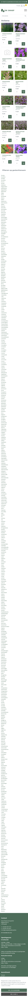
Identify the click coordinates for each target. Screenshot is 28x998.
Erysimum (3, 421)
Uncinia (3, 823)
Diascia (3, 379)
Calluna (3, 882)
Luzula (2, 576)
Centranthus (4, 316)
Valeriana (3, 830)
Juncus (2, 524)
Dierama (3, 384)
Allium (2, 199)
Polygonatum (4, 691)
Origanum (3, 642)
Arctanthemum (4, 236)
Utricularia (3, 827)
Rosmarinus (4, 721)
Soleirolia (3, 768)
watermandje (4, 852)
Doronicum (3, 388)
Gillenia (3, 450)
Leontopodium (4, 544)
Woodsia (3, 856)
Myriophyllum (4, 620)
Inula (2, 513)
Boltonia (3, 280)
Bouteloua (3, 282)
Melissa (3, 595)
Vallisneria (3, 831)
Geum (2, 448)
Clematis (3, 341)
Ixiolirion (3, 521)
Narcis (2, 621)
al (1, 886)
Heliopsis (3, 471)
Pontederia (3, 696)
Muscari (3, 616)
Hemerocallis (4, 474)
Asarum (3, 251)
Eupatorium (4, 424)
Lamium (3, 536)
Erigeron (3, 414)
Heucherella (4, 484)
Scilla (2, 751)
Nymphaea (3, 631)
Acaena (3, 175)
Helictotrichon (4, 469)
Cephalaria (3, 317)
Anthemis (3, 227)
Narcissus (3, 623)
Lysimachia (3, 581)
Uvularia (3, 828)
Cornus (2, 348)
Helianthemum (4, 464)
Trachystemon (4, 809)
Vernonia (3, 838)
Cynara (2, 366)
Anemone (3, 220)
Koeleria (3, 532)
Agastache (3, 191)
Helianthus (3, 466)
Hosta (2, 490)
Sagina (2, 728)
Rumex (2, 725)
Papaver (3, 657)
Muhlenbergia (4, 613)
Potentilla (3, 699)
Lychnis (2, 578)
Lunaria (2, 573)
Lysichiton (3, 579)
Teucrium (3, 797)
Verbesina (3, 836)
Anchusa (3, 215)
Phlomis (3, 671)
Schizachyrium (4, 746)
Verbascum (3, 833)
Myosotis (3, 618)
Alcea (2, 194)
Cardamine (3, 306)
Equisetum (3, 406)
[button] (25, 15)
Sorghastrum (4, 773)
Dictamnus (3, 382)
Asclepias (3, 253)
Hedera (3, 461)
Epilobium (3, 403)
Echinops (3, 396)
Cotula (2, 356)
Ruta (2, 726)
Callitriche (3, 298)
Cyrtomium (3, 369)
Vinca (2, 846)
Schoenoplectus (4, 749)
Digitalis (3, 385)
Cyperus (3, 367)
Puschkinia (3, 885)
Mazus (2, 591)
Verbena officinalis (6, 131)
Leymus (3, 555)
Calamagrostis (4, 293)
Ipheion (3, 515)
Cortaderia (3, 350)
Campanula (3, 303)
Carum (2, 311)
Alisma (2, 198)
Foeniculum (3, 430)
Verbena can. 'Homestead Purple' (20, 59)
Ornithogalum (4, 644)
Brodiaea (3, 285)
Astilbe (2, 259)
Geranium (3, 447)
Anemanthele (4, 219)
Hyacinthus (3, 497)
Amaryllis (3, 207)
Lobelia (3, 569)
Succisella (3, 903)
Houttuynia (3, 493)
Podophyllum (4, 688)
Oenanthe (3, 634)
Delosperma (4, 372)
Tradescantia (4, 810)
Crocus (2, 361)
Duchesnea (3, 393)
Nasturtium (3, 624)
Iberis (2, 508)
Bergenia (3, 275)
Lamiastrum (4, 534)
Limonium (3, 561)
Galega (2, 904)
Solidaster (3, 772)
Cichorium (3, 338)
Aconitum (3, 180)
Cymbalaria (4, 364)
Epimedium (3, 405)
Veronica (3, 841)
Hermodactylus (4, 477)
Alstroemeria (4, 202)
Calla (2, 296)
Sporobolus (3, 780)
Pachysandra (4, 652)
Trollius (3, 819)
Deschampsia (4, 375)
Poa (2, 686)
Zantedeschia (4, 859)
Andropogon (4, 217)
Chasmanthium (4, 327)
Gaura (2, 443)
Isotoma (3, 518)
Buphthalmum (4, 290)
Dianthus (3, 377)
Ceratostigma (4, 322)
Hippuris (3, 487)
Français (18, 5)
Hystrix (3, 506)
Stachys (3, 781)
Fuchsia (3, 435)
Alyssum (3, 206)
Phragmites (3, 675)
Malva (2, 586)
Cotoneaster (4, 354)
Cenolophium (4, 875)
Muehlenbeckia (4, 612)
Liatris (2, 557)
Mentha (3, 599)
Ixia (2, 519)
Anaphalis (3, 214)
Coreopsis (3, 346)
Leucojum (3, 550)
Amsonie (3, 878)
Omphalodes (4, 637)
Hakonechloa (4, 460)
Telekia (2, 794)
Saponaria (3, 738)
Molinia (3, 607)
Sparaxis (3, 775)
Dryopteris (3, 392)
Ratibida (3, 717)
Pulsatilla (3, 710)
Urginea (3, 825)
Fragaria (3, 432)
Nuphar (3, 629)
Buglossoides (4, 288)
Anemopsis (3, 222)
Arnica (2, 865)
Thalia (2, 799)
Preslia (2, 702)
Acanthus (3, 177)
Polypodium (4, 692)
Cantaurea (3, 304)
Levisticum (3, 552)
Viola (2, 848)
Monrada (3, 890)
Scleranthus (3, 752)
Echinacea (3, 395)
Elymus (2, 907)
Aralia (2, 906)
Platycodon (3, 684)
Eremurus (3, 411)
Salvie (2, 870)
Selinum (3, 757)
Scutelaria (3, 864)
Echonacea (3, 400)
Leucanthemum (4, 548)
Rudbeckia (3, 723)
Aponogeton (4, 232)
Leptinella (3, 545)
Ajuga (2, 193)
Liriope (2, 566)
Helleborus (3, 472)
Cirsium (3, 340)
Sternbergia (4, 783)
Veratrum (3, 909)
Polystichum (4, 694)
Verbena (3, 835)
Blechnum (3, 277)
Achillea (3, 178)
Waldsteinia (4, 849)
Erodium (3, 417)
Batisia (2, 867)
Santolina (3, 736)
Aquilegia (3, 233)
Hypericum (3, 503)
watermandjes (4, 854)
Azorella (3, 269)
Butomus (3, 291)
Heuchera (3, 482)
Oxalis (2, 649)
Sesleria (3, 760)
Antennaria (3, 225)
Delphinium (3, 374)
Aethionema (4, 188)
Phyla (2, 883)
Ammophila (3, 209)
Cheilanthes (4, 329)
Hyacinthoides (4, 896)
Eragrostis (3, 408)
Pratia (2, 700)
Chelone (3, 330)
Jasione (3, 523)
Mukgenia (3, 862)
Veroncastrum (4, 840)
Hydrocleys (4, 500)
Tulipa (2, 820)
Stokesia (3, 786)
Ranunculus (3, 713)
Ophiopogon (4, 641)
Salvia (2, 731)
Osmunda (3, 647)
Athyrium (3, 264)
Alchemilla (3, 196)
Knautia (3, 529)
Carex (2, 308)
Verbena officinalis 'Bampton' (20, 132)
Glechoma (3, 453)
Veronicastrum (4, 843)
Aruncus (3, 248)
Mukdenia (3, 615)
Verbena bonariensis (7, 33)
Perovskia (3, 663)
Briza (2, 283)
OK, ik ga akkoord (14, 990)
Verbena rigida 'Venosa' (19, 155)
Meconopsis (4, 592)
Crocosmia (3, 359)
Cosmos (3, 353)
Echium (2, 398)
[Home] (7, 10)
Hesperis (3, 481)
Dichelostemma (4, 895)
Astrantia (3, 262)
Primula (3, 704)
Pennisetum (4, 660)
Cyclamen (3, 363)
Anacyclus (3, 212)
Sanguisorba (4, 734)
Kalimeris (3, 526)
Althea (2, 204)
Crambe (3, 358)
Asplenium (3, 256)
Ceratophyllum (4, 320)
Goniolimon (4, 456)
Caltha (2, 299)
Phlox (2, 673)
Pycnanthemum (4, 712)
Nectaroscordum (5, 626)
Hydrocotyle (4, 502)
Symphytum (4, 791)
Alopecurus (3, 201)
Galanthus (3, 439)
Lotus (2, 869)
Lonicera (3, 571)
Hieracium (3, 485)
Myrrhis (3, 901)
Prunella (3, 705)
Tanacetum (3, 793)
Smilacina (3, 767)
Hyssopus (3, 505)
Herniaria (3, 479)
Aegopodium (4, 186)
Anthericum (4, 228)
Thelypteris (3, 802)
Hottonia (3, 492)
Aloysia (3, 911)
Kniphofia (3, 531)
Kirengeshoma (4, 527)
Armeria (3, 240)
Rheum (2, 718)
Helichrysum (4, 468)
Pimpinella (3, 681)
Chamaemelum (4, 325)
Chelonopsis (4, 332)
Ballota (2, 270)
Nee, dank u (14, 994)
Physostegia (4, 679)
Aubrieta (3, 265)
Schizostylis (4, 747)
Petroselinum (4, 670)
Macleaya (3, 584)
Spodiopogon (4, 778)
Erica (2, 413)
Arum (2, 246)
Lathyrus (3, 537)
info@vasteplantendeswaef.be (9, 930)
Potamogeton (4, 697)
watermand (3, 851)
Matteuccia (4, 589)
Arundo (3, 249)
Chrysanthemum (5, 337)
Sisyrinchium (4, 765)
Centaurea (3, 314)
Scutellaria (3, 754)
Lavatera (3, 542)
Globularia (3, 455)
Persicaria (3, 665)
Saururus (3, 741)
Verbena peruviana (6, 155)
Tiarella (3, 807)
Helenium (3, 463)
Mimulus (3, 603)
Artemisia (3, 244)
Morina (3, 891)
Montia (3, 610)
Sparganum (3, 776)
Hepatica (3, 476)
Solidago (3, 770)
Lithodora (3, 568)
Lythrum (3, 582)
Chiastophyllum (4, 333)
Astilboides (3, 261)
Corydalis (3, 351)
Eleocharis (3, 401)
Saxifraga (3, 743)
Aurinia (2, 267)
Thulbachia (3, 804)
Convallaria (3, 345)
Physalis (3, 678)
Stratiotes (3, 788)
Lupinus (3, 574)
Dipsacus (3, 387)
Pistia (2, 683)
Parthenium (3, 658)
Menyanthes (4, 600)
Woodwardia (4, 877)
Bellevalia (3, 274)
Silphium (3, 872)
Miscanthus (4, 605)
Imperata (3, 510)
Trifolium (3, 817)
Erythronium (4, 422)
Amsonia (3, 210)
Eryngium (3, 419)
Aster (2, 257)
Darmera (3, 371)
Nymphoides (4, 633)
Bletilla (2, 278)
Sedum (2, 755)
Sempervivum (4, 759)
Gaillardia (3, 437)
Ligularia (3, 558)
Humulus (3, 495)
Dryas (2, 390)
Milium (2, 602)
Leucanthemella (4, 547)
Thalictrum (3, 801)
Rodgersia (3, 720)
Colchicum (3, 343)
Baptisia (3, 272)
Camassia (3, 301)
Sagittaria (3, 730)
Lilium (2, 560)
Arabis (2, 235)
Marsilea (3, 587)
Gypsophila (3, 458)
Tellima (2, 796)
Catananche (4, 312)
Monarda (3, 608)
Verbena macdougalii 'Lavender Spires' (21, 107)
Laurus (2, 539)
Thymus (3, 806)
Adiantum (3, 185)
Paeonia (3, 654)
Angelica (3, 223)
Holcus (2, 489)
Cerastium (3, 319)
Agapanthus (4, 189)
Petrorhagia (4, 668)
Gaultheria (3, 442)
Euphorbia (3, 426)
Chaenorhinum (4, 324)
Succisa (3, 789)
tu (1, 898)
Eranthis (3, 409)
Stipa (2, 785)
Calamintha (3, 295)
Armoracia (3, 241)
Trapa (2, 812)
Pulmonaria (3, 709)
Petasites (3, 667)
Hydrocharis (4, 498)
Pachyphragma (4, 650)
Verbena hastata (6, 81)
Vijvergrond (4, 844)
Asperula (3, 880)
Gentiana (3, 445)
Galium (2, 440)
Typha (2, 822)
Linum (2, 565)
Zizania (2, 861)
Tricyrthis (3, 814)
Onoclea (3, 639)
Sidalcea (3, 762)
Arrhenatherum (4, 243)
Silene (2, 764)
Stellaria (3, 873)
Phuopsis (3, 676)
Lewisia (3, 553)
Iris (2, 516)
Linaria (2, 563)
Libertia (3, 899)
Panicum (3, 655)
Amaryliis (3, 888)
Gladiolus (3, 451)
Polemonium (4, 689)
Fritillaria (3, 434)
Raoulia (3, 715)
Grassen (3, 975)
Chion (2, 893)
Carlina (2, 309)
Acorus (2, 181)
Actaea (2, 183)
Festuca (3, 427)
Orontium (3, 645)
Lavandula (3, 540)
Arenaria (3, 238)
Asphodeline (4, 254)
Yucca (2, 857)
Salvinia (3, 733)
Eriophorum (4, 416)
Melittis (3, 597)
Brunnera (3, 287)
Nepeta (3, 628)
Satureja (3, 739)
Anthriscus (3, 230)
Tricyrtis (3, 815)
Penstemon (3, 662)
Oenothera (3, 636)
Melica (2, 594)
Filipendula (3, 429)
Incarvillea (3, 511)
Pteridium (3, 707)
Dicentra (3, 380)
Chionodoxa (4, 335)
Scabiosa (3, 744)
